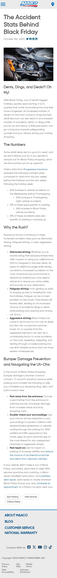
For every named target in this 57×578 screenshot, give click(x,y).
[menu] (3, 4)
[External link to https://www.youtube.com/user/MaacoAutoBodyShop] (40, 548)
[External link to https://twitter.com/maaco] (34, 548)
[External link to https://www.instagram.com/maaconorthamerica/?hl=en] (45, 548)
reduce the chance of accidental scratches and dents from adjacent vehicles (31, 455)
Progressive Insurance (35, 169)
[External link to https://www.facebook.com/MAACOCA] (28, 548)
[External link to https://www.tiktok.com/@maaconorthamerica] (50, 548)
